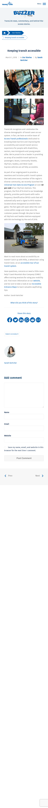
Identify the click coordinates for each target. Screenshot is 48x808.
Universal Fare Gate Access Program (19, 185)
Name (6, 412)
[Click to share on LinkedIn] (21, 320)
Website (7, 436)
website (36, 281)
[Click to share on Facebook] (9, 320)
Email (6, 424)
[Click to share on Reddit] (32, 320)
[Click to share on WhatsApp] (26, 320)
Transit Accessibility (12, 334)
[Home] (4, 32)
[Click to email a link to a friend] (38, 320)
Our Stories (16, 33)
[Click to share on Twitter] (15, 320)
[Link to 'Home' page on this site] (7, 4)
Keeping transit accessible (14, 38)
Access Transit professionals (16, 139)
